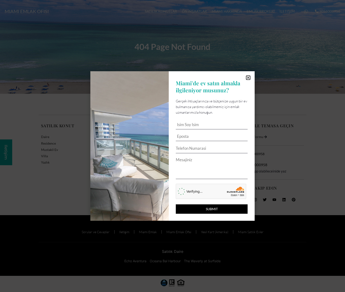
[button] (248, 77)
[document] (172, 146)
